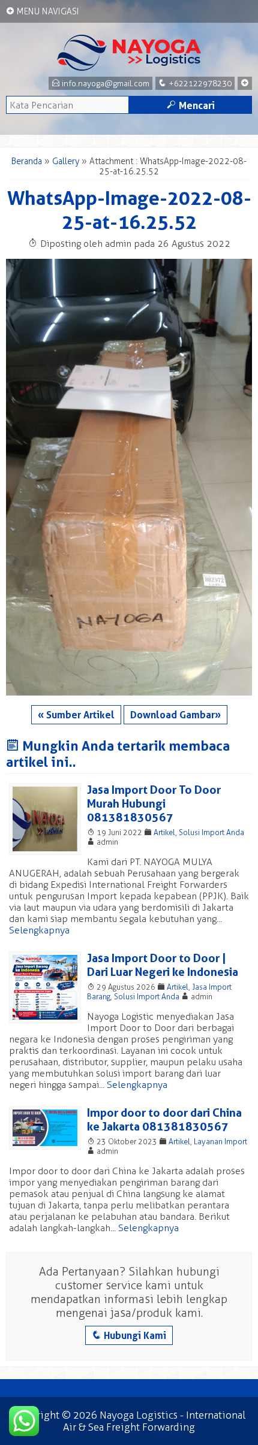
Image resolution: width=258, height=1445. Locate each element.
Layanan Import (220, 1141)
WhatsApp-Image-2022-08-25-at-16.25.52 (129, 210)
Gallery (65, 161)
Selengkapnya (39, 930)
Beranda (26, 161)
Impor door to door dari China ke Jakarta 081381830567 (164, 1119)
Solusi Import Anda (211, 832)
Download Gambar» (175, 715)
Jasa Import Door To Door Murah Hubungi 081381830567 (154, 803)
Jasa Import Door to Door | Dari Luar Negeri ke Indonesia (162, 965)
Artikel (164, 832)
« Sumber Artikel (76, 715)
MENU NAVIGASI (42, 11)
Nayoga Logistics (139, 1415)
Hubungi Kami (129, 1335)
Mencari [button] (191, 105)
